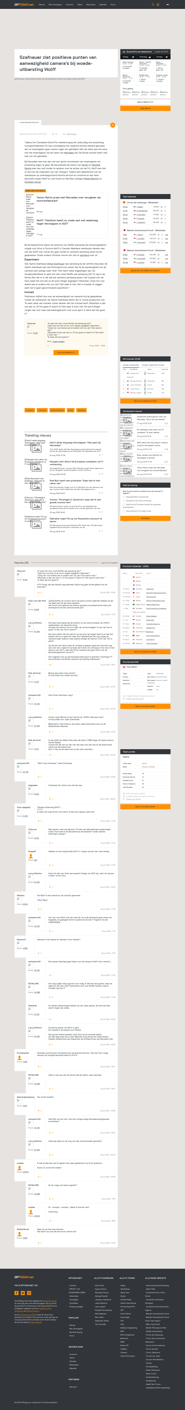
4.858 (25, 948)
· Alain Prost (99, 1285)
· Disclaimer (73, 1303)
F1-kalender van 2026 (28, 1315)
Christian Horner (33, 182)
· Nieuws (72, 1325)
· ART (122, 1310)
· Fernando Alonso (101, 1292)
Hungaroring (150, 639)
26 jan (125, 207)
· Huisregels (73, 1299)
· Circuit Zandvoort (152, 1352)
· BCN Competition (127, 1335)
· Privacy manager (76, 1306)
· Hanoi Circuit (150, 1373)
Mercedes (69, 152)
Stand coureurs (131, 365)
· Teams (72, 1358)
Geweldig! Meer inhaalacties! (137, 497)
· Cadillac (123, 1349)
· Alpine (122, 1296)
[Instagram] (29, 1293)
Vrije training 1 (128, 62)
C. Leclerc (160, 79)
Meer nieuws (145, 108)
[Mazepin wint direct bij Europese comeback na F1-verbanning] (36, 461)
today (24, 4)
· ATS (122, 1321)
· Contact (72, 1285)
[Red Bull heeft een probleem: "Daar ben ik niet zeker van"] (36, 480)
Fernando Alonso (129, 777)
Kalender (103, 4)
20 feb (125, 262)
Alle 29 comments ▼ (66, 352)
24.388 (37, 992)
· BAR (122, 1331)
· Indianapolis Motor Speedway (157, 1388)
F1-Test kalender (35, 1322)
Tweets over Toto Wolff (135, 699)
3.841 (25, 1106)
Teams (79, 4)
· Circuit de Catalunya (154, 1335)
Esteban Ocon (128, 780)
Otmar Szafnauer (55, 263)
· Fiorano (148, 1363)
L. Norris (159, 68)
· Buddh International (153, 1331)
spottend (84, 255)
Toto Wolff (42, 410)
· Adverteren (74, 1296)
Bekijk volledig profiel (145, 706)
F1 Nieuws (29, 410)
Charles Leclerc (135, 393)
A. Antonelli (127, 66)
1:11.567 (126, 83)
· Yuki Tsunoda (100, 1324)
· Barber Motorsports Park (155, 1328)
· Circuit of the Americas (155, 1345)
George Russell (136, 381)
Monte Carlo (150, 620)
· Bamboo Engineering (128, 1328)
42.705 (37, 704)
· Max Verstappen (76, 1329)
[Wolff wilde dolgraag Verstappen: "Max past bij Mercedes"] (36, 442)
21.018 (25, 816)
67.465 (37, 632)
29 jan (125, 218)
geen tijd (143, 70)
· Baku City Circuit (152, 1324)
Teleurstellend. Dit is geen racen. (139, 511)
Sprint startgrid (145, 63)
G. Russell (143, 68)
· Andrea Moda (125, 1299)
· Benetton (124, 1338)
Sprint (141, 62)
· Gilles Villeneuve (152, 1370)
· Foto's (72, 1336)
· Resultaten (74, 1365)
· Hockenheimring (152, 1377)
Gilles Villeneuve (151, 616)
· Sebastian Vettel (101, 1321)
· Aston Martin (125, 1314)
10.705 (36, 1014)
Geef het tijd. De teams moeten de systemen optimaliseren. (142, 505)
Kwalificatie (143, 75)
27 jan (125, 211)
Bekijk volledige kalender (145, 652)
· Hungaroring (150, 1381)
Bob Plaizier (72, 134)
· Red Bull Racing (75, 1332)
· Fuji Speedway (151, 1366)
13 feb (125, 242)
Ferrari (85, 165)
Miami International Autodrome (156, 608)
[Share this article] (112, 125)
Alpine (70, 410)
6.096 (36, 610)
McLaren (150, 389)
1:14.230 (159, 81)
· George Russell (101, 1296)
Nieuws (42, 4)
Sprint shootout (126, 76)
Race (158, 62)
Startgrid (159, 64)
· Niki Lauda (98, 1317)
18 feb (125, 255)
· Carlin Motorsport (127, 1356)
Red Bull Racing (32, 1311)
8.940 (36, 794)
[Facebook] (16, 1293)
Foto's (113, 4)
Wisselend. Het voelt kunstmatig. (139, 501)
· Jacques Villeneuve (102, 1299)
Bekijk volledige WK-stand (145, 401)
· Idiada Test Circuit (153, 1384)
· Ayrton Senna (100, 1289)
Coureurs (69, 4)
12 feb (125, 238)
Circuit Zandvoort (151, 643)
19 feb (125, 258)
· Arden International (128, 1303)
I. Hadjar (140, 207)
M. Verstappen (142, 211)
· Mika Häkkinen (100, 1314)
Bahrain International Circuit (140, 230)
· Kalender (73, 1368)
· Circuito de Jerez (152, 1356)
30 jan (125, 222)
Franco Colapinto (129, 784)
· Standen (72, 1361)
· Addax (122, 1285)
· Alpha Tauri (124, 1292)
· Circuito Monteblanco (154, 1359)
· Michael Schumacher (103, 1310)
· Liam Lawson (100, 1306)
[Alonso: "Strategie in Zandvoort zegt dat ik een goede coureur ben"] (36, 499)
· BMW (122, 1342)
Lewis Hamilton (135, 385)
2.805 (25, 1238)
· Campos (123, 1352)
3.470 (36, 682)
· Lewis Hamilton (100, 1303)
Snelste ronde (162, 75)
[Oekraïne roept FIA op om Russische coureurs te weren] (36, 518)
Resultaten (91, 4)
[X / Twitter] (23, 1293)
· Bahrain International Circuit (157, 1314)
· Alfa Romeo (125, 1289)
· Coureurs (73, 1354)
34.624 (26, 1172)
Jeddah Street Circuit (153, 604)
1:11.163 (142, 81)
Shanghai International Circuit (156, 593)
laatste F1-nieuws (50, 1301)
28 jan (125, 215)
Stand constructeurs (153, 365)
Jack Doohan (128, 787)
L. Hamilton (141, 222)
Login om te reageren (109, 563)
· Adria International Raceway (157, 1285)
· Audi (122, 1324)
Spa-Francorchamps (153, 636)
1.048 (25, 1062)
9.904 (25, 904)
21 (167, 462)
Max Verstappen (55, 4)
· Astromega (124, 1317)
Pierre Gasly (127, 774)
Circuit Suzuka (151, 597)
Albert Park (150, 589)
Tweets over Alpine (133, 799)
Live (166, 235)
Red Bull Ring (150, 628)
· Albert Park (150, 1289)
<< (28, 122)
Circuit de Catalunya (136, 202)
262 (35, 860)
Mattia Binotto (91, 178)
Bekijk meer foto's (145, 102)
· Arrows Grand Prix (127, 1306)
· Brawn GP (124, 1345)
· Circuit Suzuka (151, 1349)
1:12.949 (126, 68)
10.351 (35, 333)
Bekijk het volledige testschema (145, 271)
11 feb (125, 235)
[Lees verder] (58, 341)
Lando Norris (135, 389)
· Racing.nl (73, 1387)
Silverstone (149, 632)
